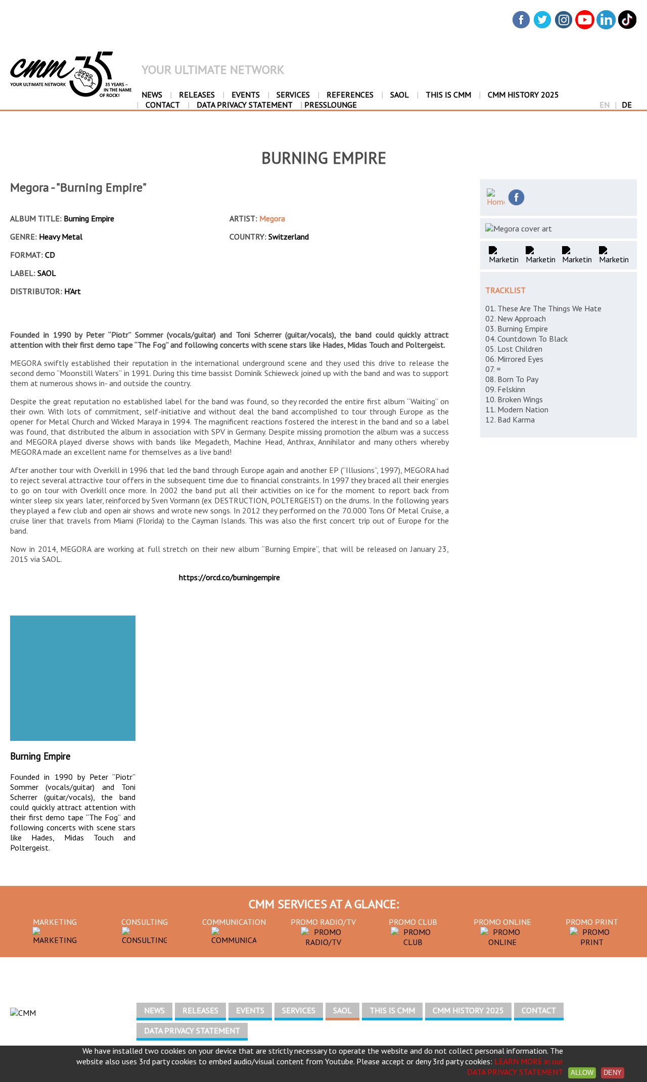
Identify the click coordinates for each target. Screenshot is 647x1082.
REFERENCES (350, 94)
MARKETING (55, 922)
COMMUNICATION (234, 922)
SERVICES (293, 94)
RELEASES (197, 94)
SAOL (399, 94)
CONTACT (163, 105)
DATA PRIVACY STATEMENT (245, 105)
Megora (272, 218)
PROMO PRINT (592, 922)
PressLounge (328, 105)
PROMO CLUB (413, 922)
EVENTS (246, 94)
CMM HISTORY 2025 (523, 94)
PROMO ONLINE (502, 922)
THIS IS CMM (448, 94)
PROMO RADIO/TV (323, 922)
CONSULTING (144, 922)
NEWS (152, 94)
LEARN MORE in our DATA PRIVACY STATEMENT (515, 1066)
